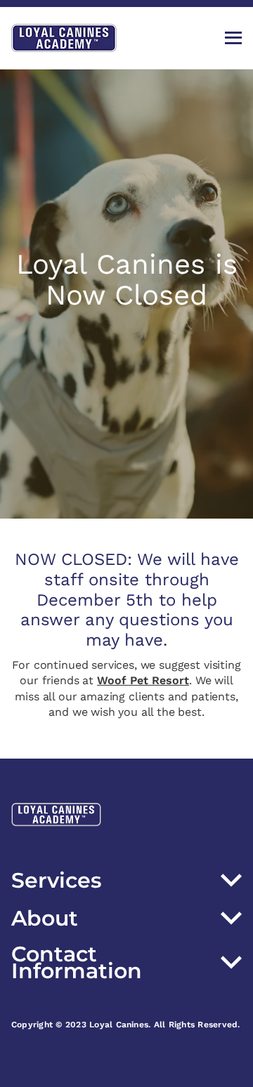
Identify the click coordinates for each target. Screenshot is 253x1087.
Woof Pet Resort (143, 680)
